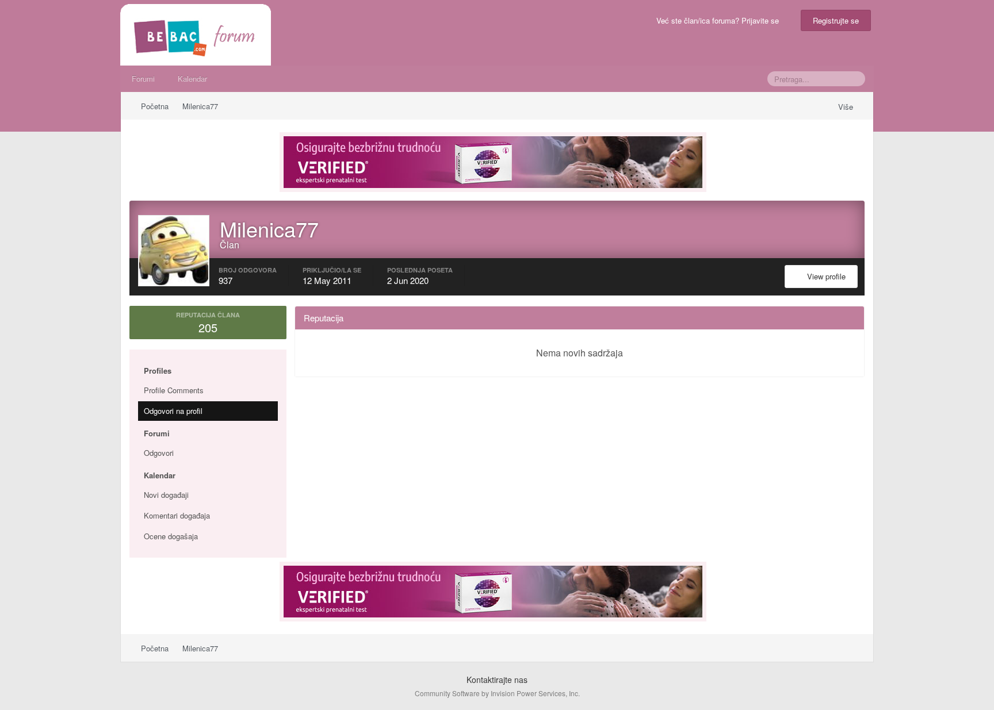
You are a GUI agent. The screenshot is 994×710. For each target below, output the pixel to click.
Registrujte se (836, 20)
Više (846, 106)
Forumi (143, 78)
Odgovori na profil (173, 410)
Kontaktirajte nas (497, 679)
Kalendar (192, 78)
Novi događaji (166, 494)
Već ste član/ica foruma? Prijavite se (719, 20)
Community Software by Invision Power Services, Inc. (497, 693)
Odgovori (159, 452)
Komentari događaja (177, 515)
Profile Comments (174, 390)
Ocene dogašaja (171, 536)
